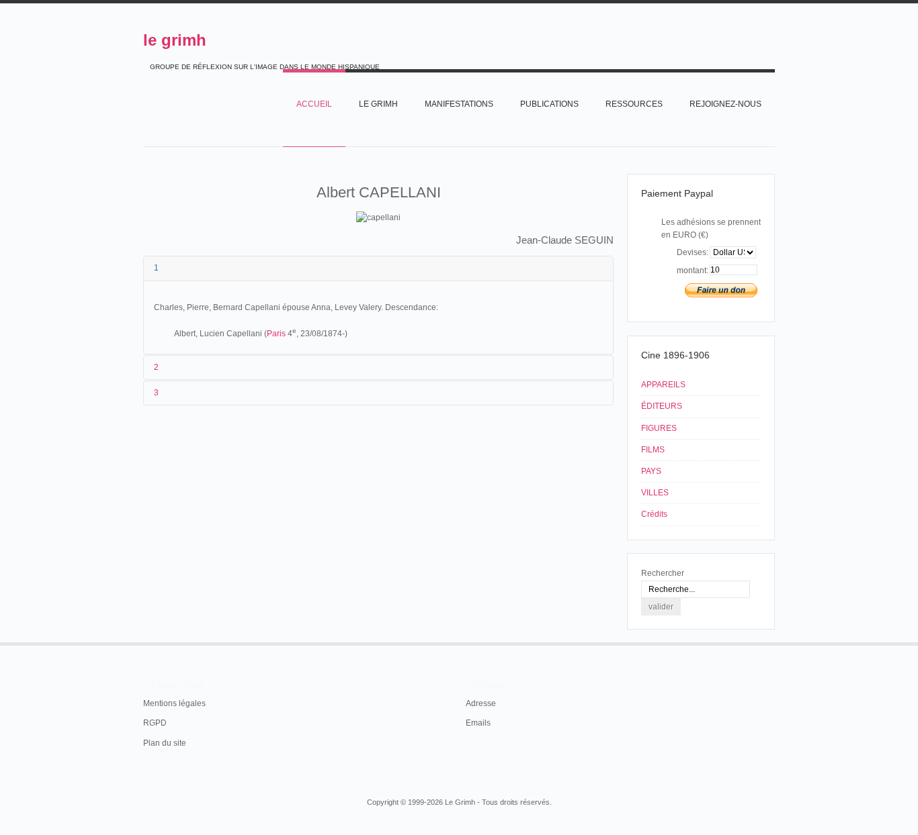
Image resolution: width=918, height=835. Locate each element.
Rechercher (662, 573)
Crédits (654, 514)
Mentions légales (174, 703)
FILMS (653, 449)
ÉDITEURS (661, 406)
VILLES (655, 492)
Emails (478, 723)
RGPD (155, 723)
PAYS (651, 471)
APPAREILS (663, 384)
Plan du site (164, 743)
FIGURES (659, 428)
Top (773, 642)
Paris (276, 333)
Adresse (481, 703)
